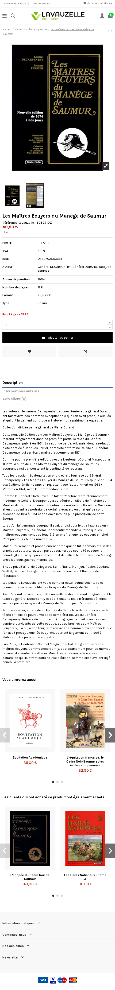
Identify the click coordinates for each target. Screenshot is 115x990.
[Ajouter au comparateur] (86, 351)
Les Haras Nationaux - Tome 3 (85, 877)
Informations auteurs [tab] (21, 391)
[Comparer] (29, 750)
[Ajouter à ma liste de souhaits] (29, 351)
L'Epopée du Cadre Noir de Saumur (29, 877)
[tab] (57, 400)
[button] (53, 782)
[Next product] (111, 31)
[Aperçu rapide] (36, 750)
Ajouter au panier (60, 337)
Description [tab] (12, 382)
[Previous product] (109, 31)
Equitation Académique (30, 757)
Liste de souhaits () (99, 3)
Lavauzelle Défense (14, 3)
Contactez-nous (40, 3)
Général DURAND (84, 267)
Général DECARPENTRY (54, 267)
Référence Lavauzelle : (19, 223)
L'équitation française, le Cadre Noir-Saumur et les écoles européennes (85, 761)
